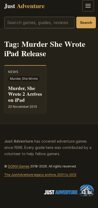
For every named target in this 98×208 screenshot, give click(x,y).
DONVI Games (19, 166)
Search (86, 22)
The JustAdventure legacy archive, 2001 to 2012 (40, 175)
